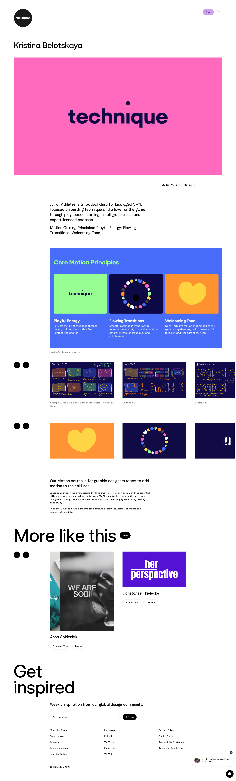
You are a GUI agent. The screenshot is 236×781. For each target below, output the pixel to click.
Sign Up (130, 717)
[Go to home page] (27, 18)
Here (125, 535)
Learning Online (58, 754)
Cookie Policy (166, 736)
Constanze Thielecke (141, 593)
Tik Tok (108, 754)
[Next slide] (26, 365)
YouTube (109, 742)
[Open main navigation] (219, 12)
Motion (188, 185)
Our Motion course (66, 480)
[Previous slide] (17, 365)
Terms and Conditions (171, 748)
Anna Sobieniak (63, 637)
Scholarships (57, 736)
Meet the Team (58, 730)
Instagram (110, 730)
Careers (54, 742)
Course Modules (59, 748)
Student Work (169, 185)
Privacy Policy (166, 730)
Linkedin (108, 736)
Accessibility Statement (172, 742)
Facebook (109, 748)
